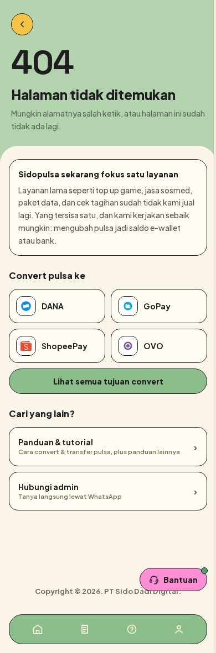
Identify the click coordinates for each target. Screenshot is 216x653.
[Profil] (179, 629)
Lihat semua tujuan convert (108, 381)
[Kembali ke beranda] (22, 24)
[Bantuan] (132, 629)
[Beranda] (38, 629)
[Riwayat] (85, 629)
